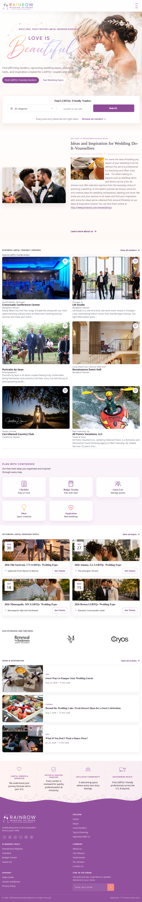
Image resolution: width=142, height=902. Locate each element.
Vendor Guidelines (11, 881)
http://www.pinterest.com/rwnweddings (91, 207)
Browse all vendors (92, 118)
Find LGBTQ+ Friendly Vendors (20, 80)
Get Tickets (59, 571)
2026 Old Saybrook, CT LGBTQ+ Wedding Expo (31, 565)
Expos (75, 823)
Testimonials (79, 857)
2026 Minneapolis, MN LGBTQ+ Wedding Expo (31, 604)
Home (76, 819)
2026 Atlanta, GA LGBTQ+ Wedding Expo (98, 565)
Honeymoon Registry (12, 848)
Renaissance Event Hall (86, 369)
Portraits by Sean (13, 369)
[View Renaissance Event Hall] (106, 342)
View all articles (129, 660)
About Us (77, 848)
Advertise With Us (81, 836)
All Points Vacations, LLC (87, 434)
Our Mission (79, 853)
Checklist (6, 853)
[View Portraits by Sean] (36, 342)
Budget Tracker (9, 857)
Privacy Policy (9, 885)
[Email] (31, 837)
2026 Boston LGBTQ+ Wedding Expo (95, 604)
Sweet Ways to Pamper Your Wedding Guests (69, 678)
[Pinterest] (15, 837)
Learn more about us (82, 231)
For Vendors (79, 861)
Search (113, 108)
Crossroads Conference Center (21, 304)
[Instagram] (10, 837)
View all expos (130, 534)
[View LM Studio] (106, 278)
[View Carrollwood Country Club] (36, 407)
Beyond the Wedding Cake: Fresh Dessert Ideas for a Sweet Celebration (83, 708)
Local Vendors (80, 827)
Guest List (7, 861)
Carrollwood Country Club (18, 434)
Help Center (8, 877)
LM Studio (78, 304)
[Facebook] (4, 837)
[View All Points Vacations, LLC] (106, 407)
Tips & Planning (80, 832)
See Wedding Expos (53, 80)
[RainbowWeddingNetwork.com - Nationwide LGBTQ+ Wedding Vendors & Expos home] (20, 5)
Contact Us (78, 866)
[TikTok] (20, 837)
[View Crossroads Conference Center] (36, 278)
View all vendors (128, 250)
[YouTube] (26, 837)
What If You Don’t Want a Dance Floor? (66, 738)
